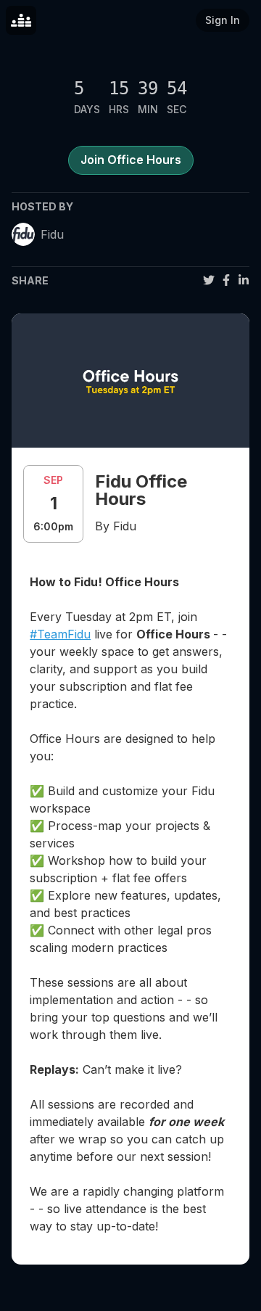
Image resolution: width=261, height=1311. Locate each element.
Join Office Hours (130, 159)
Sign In (222, 20)
